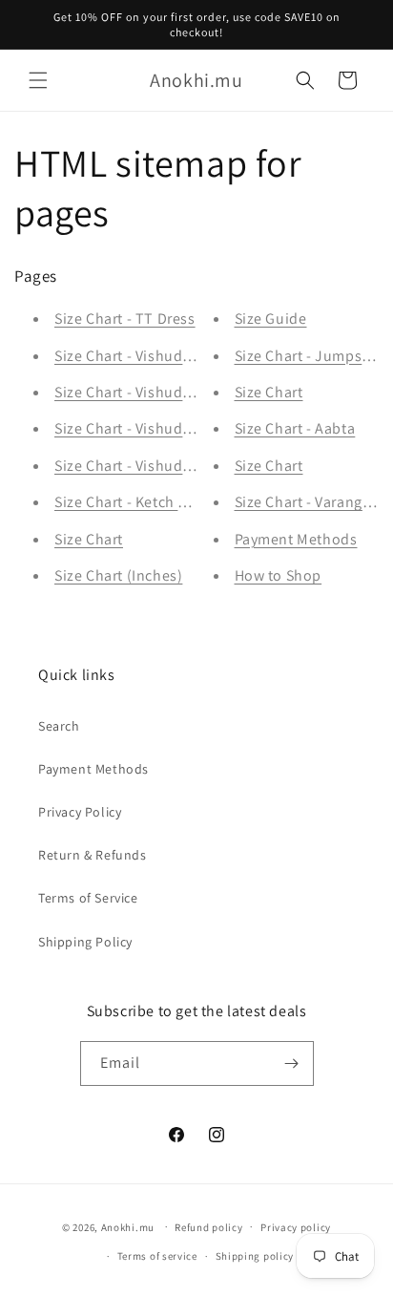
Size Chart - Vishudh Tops (141, 466)
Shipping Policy (85, 941)
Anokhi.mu (128, 1226)
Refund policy (208, 1227)
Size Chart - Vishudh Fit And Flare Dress (188, 356)
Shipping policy (255, 1256)
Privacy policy (295, 1227)
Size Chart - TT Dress (125, 318)
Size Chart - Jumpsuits (311, 356)
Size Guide (271, 318)
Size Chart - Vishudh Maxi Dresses (169, 428)
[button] (38, 80)
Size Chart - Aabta (295, 428)
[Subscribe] (292, 1063)
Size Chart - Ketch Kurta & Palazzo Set (182, 502)
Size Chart (88, 539)
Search (59, 725)
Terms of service (157, 1256)
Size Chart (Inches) (118, 575)
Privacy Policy (79, 811)
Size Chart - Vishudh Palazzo (151, 392)
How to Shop (278, 575)
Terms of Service (88, 897)
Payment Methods (296, 539)
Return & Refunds (92, 854)
